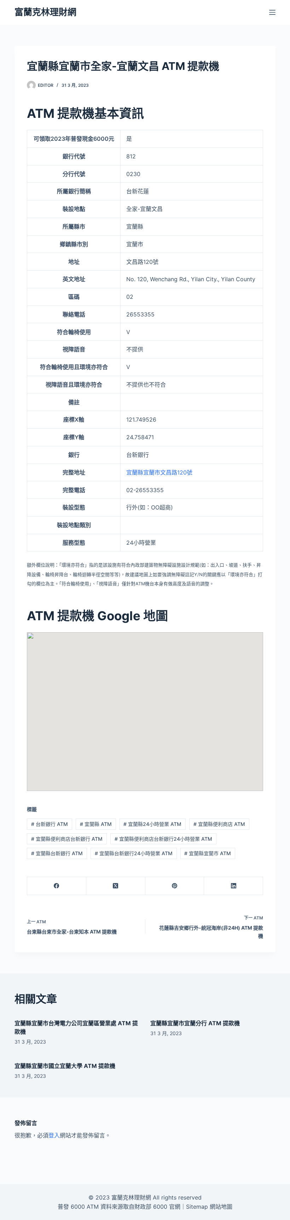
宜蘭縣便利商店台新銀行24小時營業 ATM (163, 839)
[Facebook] (56, 886)
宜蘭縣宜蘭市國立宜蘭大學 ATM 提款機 (64, 1065)
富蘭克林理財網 (45, 12)
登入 (54, 1135)
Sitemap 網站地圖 (209, 1206)
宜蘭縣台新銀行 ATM (57, 853)
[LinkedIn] (233, 886)
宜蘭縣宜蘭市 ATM (207, 853)
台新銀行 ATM (49, 824)
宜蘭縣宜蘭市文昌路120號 (159, 472)
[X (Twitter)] (115, 886)
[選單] (272, 12)
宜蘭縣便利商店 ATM (219, 824)
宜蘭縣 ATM (96, 824)
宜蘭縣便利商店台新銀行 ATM (67, 839)
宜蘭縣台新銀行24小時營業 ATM (134, 853)
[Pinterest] (174, 886)
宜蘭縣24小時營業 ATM (152, 824)
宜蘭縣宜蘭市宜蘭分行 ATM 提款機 (195, 1023)
